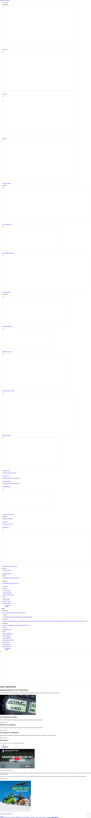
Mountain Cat (5, 746)
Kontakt (6, 606)
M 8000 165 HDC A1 (38, 621)
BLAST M (9, 612)
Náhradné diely (8, 605)
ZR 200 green (10, 633)
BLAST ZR (4, 612)
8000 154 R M (5, 625)
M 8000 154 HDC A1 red (7, 621)
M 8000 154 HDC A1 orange (27, 621)
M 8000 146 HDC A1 (62, 621)
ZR (3, 745)
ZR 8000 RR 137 (11, 625)
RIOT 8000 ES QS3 (28, 616)
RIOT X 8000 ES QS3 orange (18, 616)
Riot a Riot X (5, 747)
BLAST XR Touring (21, 612)
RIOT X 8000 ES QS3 (7, 616)
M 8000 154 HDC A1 (71, 621)
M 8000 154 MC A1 (47, 621)
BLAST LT (14, 612)
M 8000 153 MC (54, 621)
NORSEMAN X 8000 (6, 629)
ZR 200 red (4, 633)
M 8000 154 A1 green (17, 621)
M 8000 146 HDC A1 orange (81, 621)
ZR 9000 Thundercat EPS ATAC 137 (23, 625)
